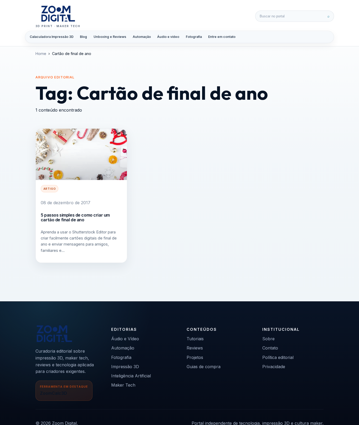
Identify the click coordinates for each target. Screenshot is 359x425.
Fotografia (194, 37)
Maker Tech (123, 385)
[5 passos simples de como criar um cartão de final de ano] (81, 154)
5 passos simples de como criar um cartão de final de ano (75, 217)
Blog (83, 37)
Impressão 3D (125, 366)
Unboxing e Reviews (110, 37)
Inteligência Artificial (131, 375)
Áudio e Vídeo (125, 338)
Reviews (195, 348)
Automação (142, 37)
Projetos (195, 357)
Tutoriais (195, 338)
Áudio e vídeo (168, 37)
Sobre (268, 338)
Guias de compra (203, 366)
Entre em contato (221, 37)
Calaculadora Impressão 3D (52, 37)
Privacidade (273, 366)
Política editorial (278, 357)
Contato (270, 348)
